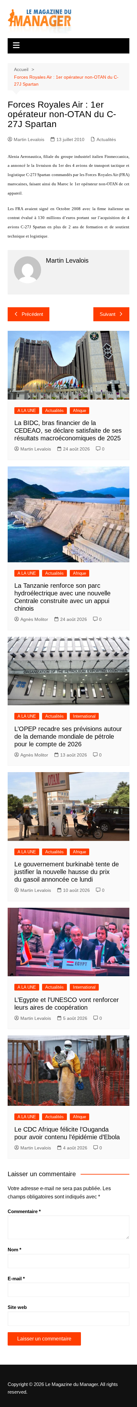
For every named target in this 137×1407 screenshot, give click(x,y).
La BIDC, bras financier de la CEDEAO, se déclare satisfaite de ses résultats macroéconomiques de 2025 (68, 430)
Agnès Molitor (34, 619)
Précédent (32, 314)
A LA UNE (27, 410)
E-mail (16, 1278)
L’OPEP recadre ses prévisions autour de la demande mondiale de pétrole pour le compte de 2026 (68, 736)
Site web (17, 1307)
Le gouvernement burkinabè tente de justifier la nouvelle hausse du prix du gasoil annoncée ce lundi (66, 872)
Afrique (79, 410)
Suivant (107, 314)
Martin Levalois (29, 139)
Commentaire (24, 1211)
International (84, 716)
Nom (14, 1249)
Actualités (106, 139)
